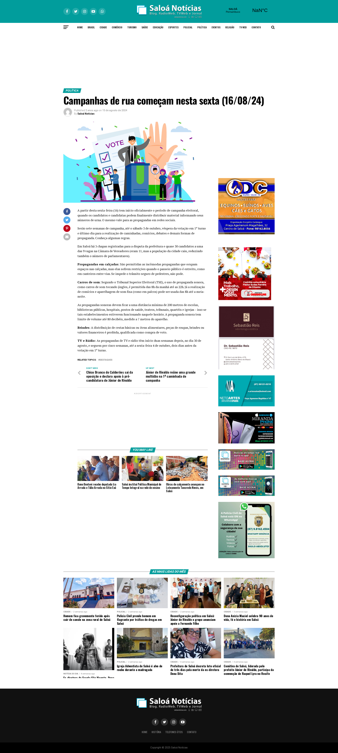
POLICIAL (187, 27)
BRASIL (91, 27)
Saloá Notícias (86, 113)
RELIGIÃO (229, 27)
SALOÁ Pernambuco (246, 10)
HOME (80, 27)
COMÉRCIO (117, 27)
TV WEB (243, 27)
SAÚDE (145, 27)
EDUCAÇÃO (158, 27)
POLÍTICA (202, 27)
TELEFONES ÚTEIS (174, 732)
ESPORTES (173, 27)
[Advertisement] (169, 59)
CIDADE (103, 27)
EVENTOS (216, 27)
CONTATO (256, 27)
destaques (106, 360)
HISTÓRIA (156, 732)
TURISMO (132, 27)
